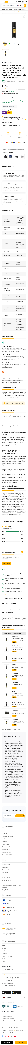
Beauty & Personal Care (15, 9)
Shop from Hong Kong (8, 1018)
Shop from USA (7, 1014)
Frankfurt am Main (7, 956)
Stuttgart (4, 959)
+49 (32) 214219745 (9, 985)
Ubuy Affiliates (6, 890)
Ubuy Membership (7, 855)
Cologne (4, 953)
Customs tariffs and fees (9, 847)
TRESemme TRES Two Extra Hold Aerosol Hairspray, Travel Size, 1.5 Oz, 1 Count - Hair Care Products (18, 676)
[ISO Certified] (17, 1006)
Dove (23, 618)
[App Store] (6, 993)
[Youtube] (9, 1036)
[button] (16, 2)
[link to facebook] (14, 44)
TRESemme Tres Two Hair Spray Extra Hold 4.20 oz (17, 685)
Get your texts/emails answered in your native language (13, 979)
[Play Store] (16, 993)
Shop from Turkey (7, 1023)
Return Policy (5, 872)
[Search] (25, 5)
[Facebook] (3, 1036)
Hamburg (4, 948)
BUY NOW (21, 1042)
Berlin (3, 945)
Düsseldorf (5, 964)
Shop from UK (16, 1014)
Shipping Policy (6, 849)
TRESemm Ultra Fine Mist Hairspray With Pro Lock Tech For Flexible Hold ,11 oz (18, 657)
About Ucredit (6, 877)
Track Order (5, 844)
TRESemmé (5, 12)
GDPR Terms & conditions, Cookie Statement (11, 886)
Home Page (5, 9)
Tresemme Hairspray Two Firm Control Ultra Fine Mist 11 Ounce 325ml (18, 648)
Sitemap (4, 841)
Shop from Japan (7, 1016)
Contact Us (5, 833)
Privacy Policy (19, 1030)
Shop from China (18, 1021)
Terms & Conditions (8, 1030)
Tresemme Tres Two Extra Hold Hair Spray (17, 639)
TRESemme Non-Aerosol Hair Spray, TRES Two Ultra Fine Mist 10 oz (18, 666)
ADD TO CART (7, 1042)
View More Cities (7, 966)
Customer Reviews (7, 870)
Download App (6, 864)
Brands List (5, 867)
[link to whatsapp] (9, 44)
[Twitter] (12, 1036)
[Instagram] (6, 1036)
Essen (3, 961)
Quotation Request (7, 836)
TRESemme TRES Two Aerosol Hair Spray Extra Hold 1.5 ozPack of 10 (18, 722)
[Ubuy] (6, 1)
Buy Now (11, 152)
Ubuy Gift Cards (6, 880)
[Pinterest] (15, 1036)
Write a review (6, 563)
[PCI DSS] (5, 1006)
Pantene (16, 618)
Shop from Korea (7, 1021)
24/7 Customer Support (13, 975)
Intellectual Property (8, 839)
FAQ (3, 875)
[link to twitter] (18, 44)
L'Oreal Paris (6, 618)
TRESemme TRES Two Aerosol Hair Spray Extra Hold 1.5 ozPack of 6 (18, 712)
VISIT (14, 642)
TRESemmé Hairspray (19, 416)
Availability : (5, 91)
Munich (4, 951)
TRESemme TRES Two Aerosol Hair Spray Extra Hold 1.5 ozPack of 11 (18, 703)
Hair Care (24, 9)
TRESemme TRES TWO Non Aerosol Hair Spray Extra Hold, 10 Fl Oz (18, 694)
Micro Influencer (6, 852)
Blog (3, 883)
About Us (4, 831)
